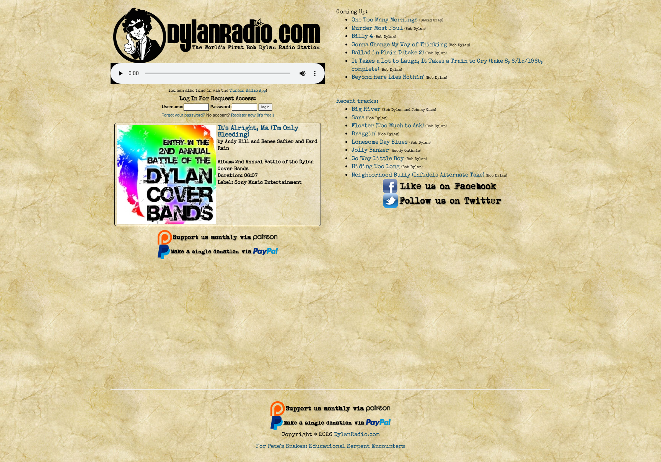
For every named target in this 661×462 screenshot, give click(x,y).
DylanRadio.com (357, 434)
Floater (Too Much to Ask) (388, 125)
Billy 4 (362, 36)
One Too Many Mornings (385, 19)
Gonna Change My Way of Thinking (399, 44)
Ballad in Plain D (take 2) (388, 52)
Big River (366, 109)
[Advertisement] (330, 328)
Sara (358, 117)
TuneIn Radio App (248, 90)
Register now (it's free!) (252, 115)
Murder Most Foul (377, 28)
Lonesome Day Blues (380, 142)
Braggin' (364, 133)
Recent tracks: (357, 101)
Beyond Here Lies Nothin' (388, 77)
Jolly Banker (370, 150)
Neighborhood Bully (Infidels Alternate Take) (418, 174)
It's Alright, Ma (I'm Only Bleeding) (258, 131)
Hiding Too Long (376, 166)
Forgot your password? (183, 115)
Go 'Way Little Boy (378, 158)
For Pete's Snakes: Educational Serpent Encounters (330, 446)
